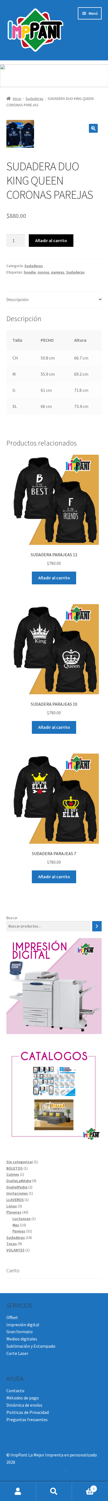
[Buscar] (97, 926)
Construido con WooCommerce (35, 1469)
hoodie (30, 272)
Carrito (83, 1487)
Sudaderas (34, 98)
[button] (93, 128)
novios (43, 272)
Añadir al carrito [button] (54, 577)
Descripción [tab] (17, 299)
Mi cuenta (18, 1491)
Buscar (12, 917)
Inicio (17, 98)
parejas (57, 272)
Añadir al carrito (51, 240)
